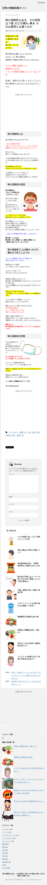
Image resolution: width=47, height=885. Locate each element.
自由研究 (5, 862)
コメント (12, 474)
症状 (33, 432)
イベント (5, 832)
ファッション (6, 841)
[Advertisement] (23, 113)
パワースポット (7, 838)
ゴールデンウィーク (9, 835)
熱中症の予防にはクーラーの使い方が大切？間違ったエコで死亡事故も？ (28, 579)
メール (11, 504)
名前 (11, 497)
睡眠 (3, 859)
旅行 (3, 853)
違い (14, 435)
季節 (3, 847)
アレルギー (13, 432)
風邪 (19, 435)
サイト (11, 512)
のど (26, 432)
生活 (3, 856)
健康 (21, 432)
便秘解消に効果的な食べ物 (27, 617)
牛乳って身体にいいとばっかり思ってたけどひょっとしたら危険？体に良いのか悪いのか (26, 675)
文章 (3, 850)
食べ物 (4, 868)
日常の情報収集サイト (14, 8)
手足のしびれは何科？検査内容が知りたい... (29, 801)
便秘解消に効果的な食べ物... (23, 757)
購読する (8, 725)
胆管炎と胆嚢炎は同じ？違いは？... (26, 746)
